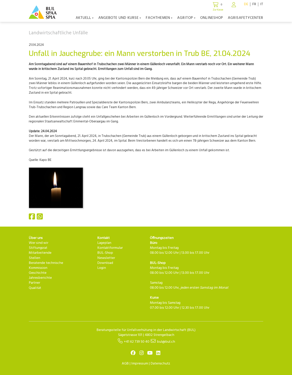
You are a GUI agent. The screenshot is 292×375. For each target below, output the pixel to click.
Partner (34, 283)
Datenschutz (160, 363)
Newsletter (106, 258)
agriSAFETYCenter (245, 18)
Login (101, 268)
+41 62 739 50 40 (136, 342)
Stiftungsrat (38, 248)
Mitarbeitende (40, 253)
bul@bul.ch (166, 342)
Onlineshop (211, 18)
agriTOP (185, 18)
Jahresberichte (40, 278)
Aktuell (83, 18)
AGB (125, 363)
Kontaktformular (110, 248)
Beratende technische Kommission (46, 265)
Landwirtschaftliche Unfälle (58, 33)
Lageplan (104, 243)
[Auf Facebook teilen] (32, 218)
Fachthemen (158, 18)
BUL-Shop (105, 253)
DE (246, 4)
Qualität (35, 288)
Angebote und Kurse (118, 18)
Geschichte (37, 273)
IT (261, 4)
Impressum (139, 363)
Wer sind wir (38, 243)
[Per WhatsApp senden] (40, 218)
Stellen (34, 258)
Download (105, 263)
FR (254, 4)
